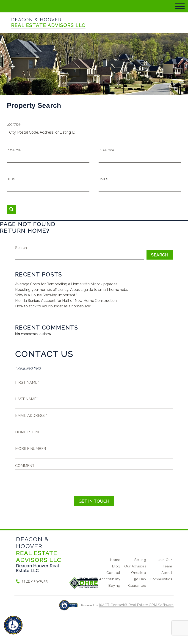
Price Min (14, 150)
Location (14, 124)
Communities (161, 579)
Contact (113, 573)
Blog (116, 566)
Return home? (25, 230)
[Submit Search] (11, 209)
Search (21, 248)
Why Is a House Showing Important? (46, 295)
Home (115, 560)
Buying (114, 586)
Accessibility (109, 579)
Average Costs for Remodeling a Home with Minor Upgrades (66, 284)
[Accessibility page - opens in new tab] (68, 607)
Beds (11, 179)
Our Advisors (135, 566)
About (166, 573)
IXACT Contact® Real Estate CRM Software (136, 605)
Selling (140, 560)
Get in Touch (94, 501)
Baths (103, 179)
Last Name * (27, 399)
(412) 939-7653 (35, 581)
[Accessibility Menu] (13, 625)
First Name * (27, 382)
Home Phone (27, 432)
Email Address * (31, 415)
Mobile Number (30, 448)
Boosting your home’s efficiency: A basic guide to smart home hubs (71, 289)
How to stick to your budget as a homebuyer (53, 306)
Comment (25, 465)
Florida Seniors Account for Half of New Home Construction (66, 300)
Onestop (138, 573)
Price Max (106, 150)
